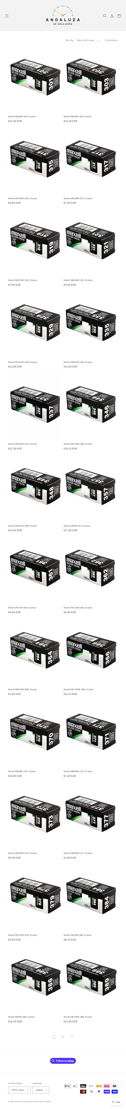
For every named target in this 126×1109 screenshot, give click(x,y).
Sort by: (70, 40)
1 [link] (54, 1036)
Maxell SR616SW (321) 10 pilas (78, 280)
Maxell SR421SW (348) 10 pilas (22, 526)
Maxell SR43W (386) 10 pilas (21, 1017)
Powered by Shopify (42, 1101)
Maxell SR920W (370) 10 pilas (22, 771)
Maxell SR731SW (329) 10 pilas (22, 362)
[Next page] (71, 1036)
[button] (6, 16)
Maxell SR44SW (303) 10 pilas (77, 116)
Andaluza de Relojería (24, 1101)
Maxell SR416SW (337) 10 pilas (22, 444)
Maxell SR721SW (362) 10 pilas (78, 607)
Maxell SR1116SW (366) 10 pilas (79, 689)
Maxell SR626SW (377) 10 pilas (78, 853)
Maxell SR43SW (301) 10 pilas (22, 116)
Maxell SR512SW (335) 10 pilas (78, 362)
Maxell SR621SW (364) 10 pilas (22, 689)
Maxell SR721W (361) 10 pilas (22, 607)
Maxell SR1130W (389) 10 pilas (78, 1017)
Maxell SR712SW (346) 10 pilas (78, 444)
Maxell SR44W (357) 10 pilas (77, 526)
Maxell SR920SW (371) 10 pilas (78, 771)
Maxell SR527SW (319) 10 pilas (22, 280)
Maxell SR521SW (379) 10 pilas (22, 935)
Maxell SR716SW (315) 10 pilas (22, 198)
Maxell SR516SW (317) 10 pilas (78, 198)
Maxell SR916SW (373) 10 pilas (22, 853)
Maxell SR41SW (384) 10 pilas (77, 935)
